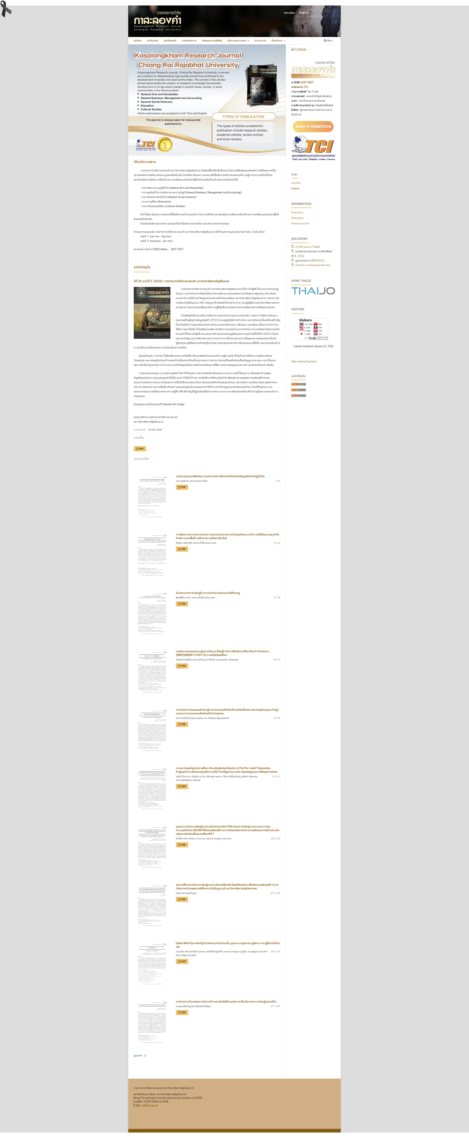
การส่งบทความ (189, 41)
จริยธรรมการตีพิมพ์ (212, 41)
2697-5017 (307, 82)
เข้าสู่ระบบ (304, 13)
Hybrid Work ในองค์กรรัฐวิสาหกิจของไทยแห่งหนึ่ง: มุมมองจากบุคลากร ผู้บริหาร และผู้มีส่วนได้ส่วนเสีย (228, 945)
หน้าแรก (138, 41)
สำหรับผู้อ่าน (297, 213)
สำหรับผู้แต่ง (297, 218)
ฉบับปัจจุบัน (152, 41)
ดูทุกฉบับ (138, 1056)
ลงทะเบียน (289, 13)
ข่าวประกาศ (260, 41)
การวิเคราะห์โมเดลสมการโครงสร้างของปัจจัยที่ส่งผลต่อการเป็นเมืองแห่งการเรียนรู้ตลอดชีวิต (226, 1002)
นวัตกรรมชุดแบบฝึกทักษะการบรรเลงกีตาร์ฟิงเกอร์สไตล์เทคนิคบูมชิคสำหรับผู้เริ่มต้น (220, 476)
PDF (141, 449)
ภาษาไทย (296, 183)
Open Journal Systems (304, 361)
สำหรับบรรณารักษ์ (300, 224)
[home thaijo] (313, 294)
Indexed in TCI (300, 87)
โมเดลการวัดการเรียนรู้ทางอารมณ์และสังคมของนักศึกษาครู (208, 593)
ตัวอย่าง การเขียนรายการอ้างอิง (312, 265)
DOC (300, 256)
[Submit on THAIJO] (313, 133)
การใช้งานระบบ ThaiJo (307, 247)
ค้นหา (329, 40)
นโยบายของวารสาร (237, 41)
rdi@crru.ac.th (150, 1105)
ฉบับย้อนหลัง (170, 41)
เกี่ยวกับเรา (277, 41)
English (295, 188)
